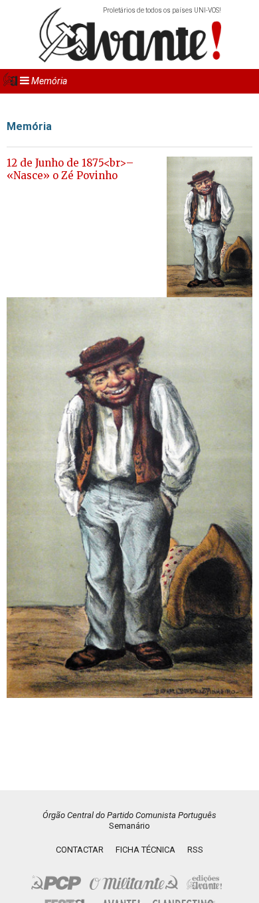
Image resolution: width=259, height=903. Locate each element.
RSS (195, 850)
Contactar (80, 850)
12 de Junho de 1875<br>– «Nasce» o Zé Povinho (70, 169)
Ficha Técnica (145, 850)
